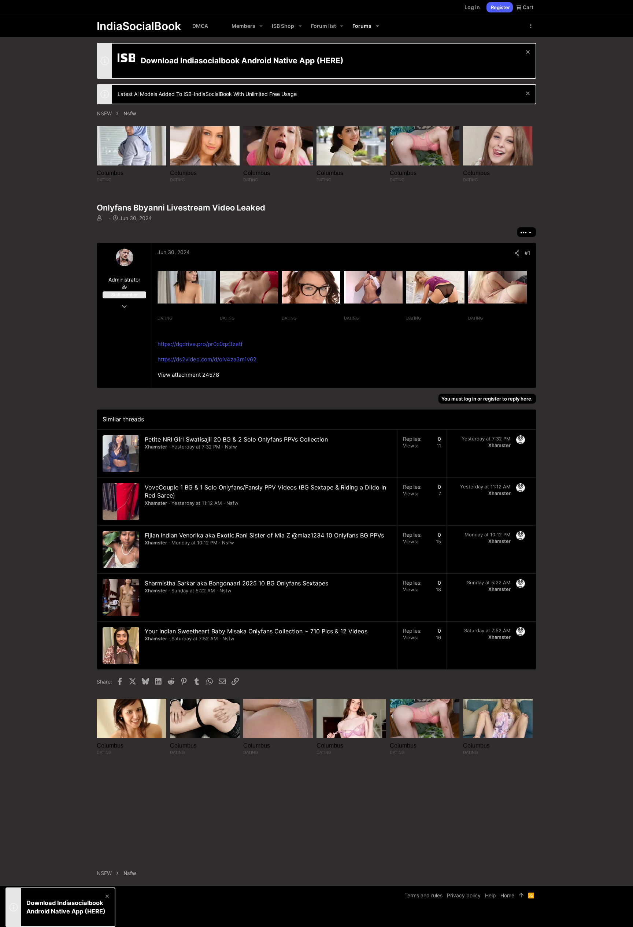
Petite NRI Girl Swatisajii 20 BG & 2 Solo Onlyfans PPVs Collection (236, 439)
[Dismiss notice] (527, 53)
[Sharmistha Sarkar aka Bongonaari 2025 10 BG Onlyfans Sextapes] (121, 597)
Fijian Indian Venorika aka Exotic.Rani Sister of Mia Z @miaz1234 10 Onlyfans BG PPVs (264, 535)
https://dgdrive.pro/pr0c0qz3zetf (200, 343)
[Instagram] (511, 915)
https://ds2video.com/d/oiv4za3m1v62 (207, 359)
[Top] (521, 895)
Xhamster (156, 447)
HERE (330, 60)
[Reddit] (522, 915)
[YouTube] (533, 915)
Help (490, 895)
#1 (527, 253)
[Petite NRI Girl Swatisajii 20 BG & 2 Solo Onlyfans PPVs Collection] (121, 453)
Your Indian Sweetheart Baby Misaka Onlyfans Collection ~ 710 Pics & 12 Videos (256, 631)
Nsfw (231, 447)
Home (507, 895)
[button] (261, 26)
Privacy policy (464, 895)
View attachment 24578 (188, 374)
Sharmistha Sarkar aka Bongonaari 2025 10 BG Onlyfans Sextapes (236, 583)
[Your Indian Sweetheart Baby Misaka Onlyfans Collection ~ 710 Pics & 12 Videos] (121, 645)
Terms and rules (423, 895)
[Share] (517, 253)
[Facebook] (500, 915)
